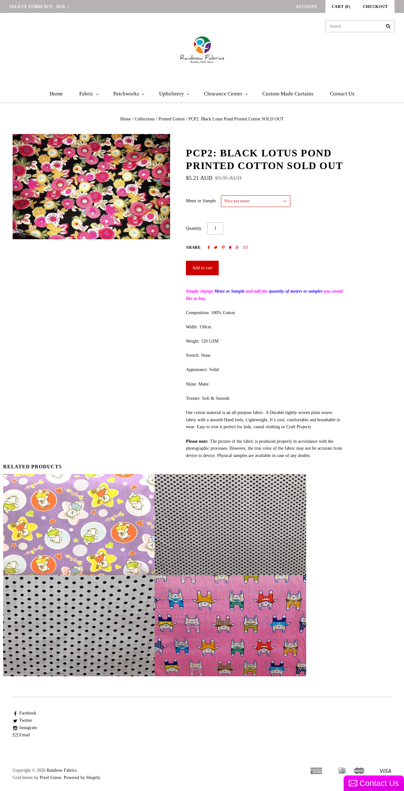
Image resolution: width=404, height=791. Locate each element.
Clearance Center (223, 94)
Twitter (25, 720)
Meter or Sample (201, 200)
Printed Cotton (171, 119)
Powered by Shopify (82, 777)
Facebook (27, 713)
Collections (145, 119)
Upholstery (171, 94)
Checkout (375, 6)
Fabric (86, 94)
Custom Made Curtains (287, 94)
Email (24, 735)
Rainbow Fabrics (62, 770)
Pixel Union (50, 777)
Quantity (193, 228)
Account (307, 6)
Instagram (28, 727)
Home (56, 94)
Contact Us (342, 94)
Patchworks (126, 94)
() (341, 6)
